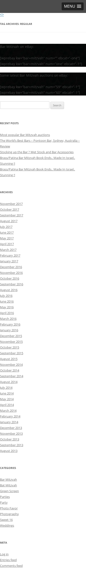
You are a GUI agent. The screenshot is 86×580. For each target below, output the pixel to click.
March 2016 (8, 318)
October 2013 (9, 439)
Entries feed (8, 560)
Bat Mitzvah (8, 485)
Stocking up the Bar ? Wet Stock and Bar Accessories (37, 152)
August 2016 (8, 290)
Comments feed (11, 565)
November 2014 (11, 364)
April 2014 (7, 405)
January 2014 (9, 422)
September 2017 (11, 215)
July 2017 (6, 227)
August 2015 (8, 359)
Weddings (7, 525)
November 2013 (11, 433)
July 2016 (6, 295)
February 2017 (10, 255)
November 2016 (11, 272)
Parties (5, 497)
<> (2, 14)
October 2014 (9, 370)
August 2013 (8, 451)
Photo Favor (9, 508)
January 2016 (9, 330)
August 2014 (8, 382)
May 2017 (7, 238)
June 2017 (7, 232)
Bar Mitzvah (8, 479)
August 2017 (8, 221)
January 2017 (9, 261)
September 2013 (11, 445)
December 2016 (11, 267)
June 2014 (7, 393)
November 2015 (11, 341)
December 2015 (11, 336)
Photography (9, 514)
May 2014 (7, 399)
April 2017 (7, 244)
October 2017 (9, 209)
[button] (73, 6)
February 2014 (10, 416)
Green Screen (9, 491)
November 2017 (11, 204)
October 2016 (9, 278)
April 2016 (7, 313)
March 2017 (8, 250)
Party (4, 502)
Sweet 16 (6, 520)
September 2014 (11, 376)
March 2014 (8, 410)
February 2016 (10, 324)
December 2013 (11, 428)
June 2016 (7, 301)
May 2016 (7, 307)
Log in (4, 554)
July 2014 (6, 387)
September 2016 (11, 284)
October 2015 (9, 347)
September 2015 (11, 353)
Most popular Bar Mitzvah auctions (25, 135)
